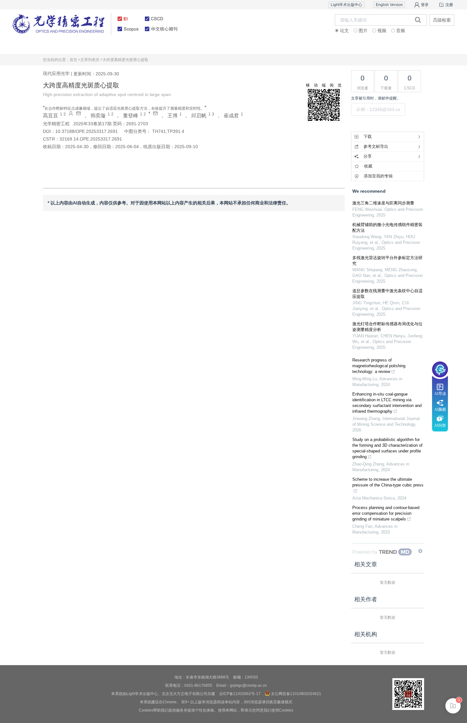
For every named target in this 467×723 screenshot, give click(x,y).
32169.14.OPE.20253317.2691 (90, 138)
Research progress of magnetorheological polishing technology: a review (378, 366)
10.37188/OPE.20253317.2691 (86, 131)
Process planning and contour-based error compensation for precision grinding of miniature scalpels (385, 513)
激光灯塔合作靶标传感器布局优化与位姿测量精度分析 (387, 326)
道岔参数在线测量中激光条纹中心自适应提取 (387, 293)
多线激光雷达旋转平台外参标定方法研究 (387, 260)
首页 (49, 46)
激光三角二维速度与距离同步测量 (383, 203)
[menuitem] (49, 46)
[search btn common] (417, 19)
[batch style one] (453, 706)
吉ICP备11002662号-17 (240, 694)
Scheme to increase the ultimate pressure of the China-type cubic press (387, 482)
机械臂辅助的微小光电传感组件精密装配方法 (387, 227)
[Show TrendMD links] (420, 551)
